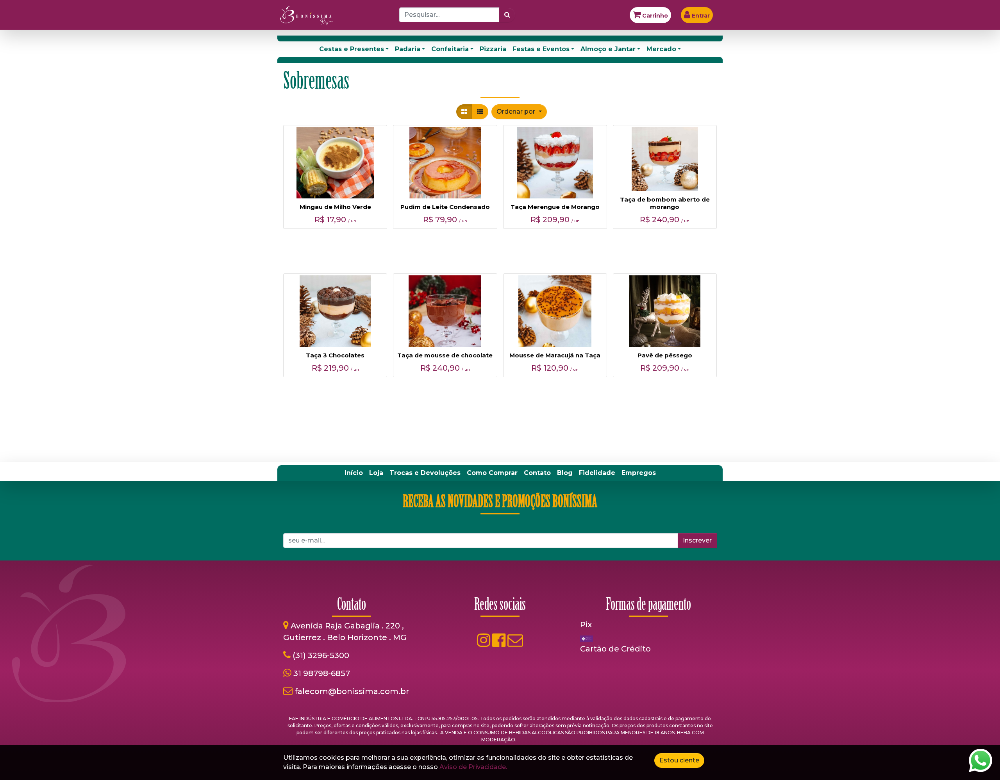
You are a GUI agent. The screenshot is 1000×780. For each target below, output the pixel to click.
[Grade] (464, 111)
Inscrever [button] (697, 540)
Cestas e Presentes (351, 49)
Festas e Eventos (541, 49)
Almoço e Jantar (608, 49)
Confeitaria (450, 49)
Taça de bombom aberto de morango (665, 203)
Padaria (407, 49)
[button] (518, 111)
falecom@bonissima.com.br (352, 691)
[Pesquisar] (507, 14)
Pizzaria (493, 49)
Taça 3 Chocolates (335, 355)
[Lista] (480, 111)
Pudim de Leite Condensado (445, 207)
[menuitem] (353, 473)
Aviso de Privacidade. (473, 767)
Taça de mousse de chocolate (445, 355)
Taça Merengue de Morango (555, 207)
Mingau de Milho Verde (335, 207)
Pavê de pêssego (665, 355)
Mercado (661, 49)
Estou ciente (679, 760)
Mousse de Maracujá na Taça (554, 355)
